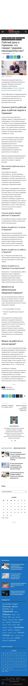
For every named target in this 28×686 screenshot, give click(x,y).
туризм (7, 638)
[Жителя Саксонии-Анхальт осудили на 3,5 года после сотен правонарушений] (5, 593)
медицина (4, 630)
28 (24, 512)
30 (7, 515)
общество (4, 632)
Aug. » (7, 517)
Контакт (18, 679)
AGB (14, 679)
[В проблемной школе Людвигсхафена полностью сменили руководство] (5, 474)
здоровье (4, 627)
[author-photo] (14, 423)
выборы (9, 624)
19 (18, 509)
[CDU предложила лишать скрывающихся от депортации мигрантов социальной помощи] (5, 454)
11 (14, 506)
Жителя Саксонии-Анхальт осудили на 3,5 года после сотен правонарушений (18, 593)
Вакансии (12, 678)
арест (3, 622)
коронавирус (19, 627)
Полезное (9, 37)
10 (11, 506)
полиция (6, 635)
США (9, 617)
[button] (2, 32)
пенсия (14, 632)
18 (14, 509)
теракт (3, 638)
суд (22, 635)
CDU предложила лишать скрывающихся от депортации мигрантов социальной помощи (17, 456)
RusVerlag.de (9, 684)
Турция (13, 617)
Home (3, 35)
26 (18, 512)
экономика (12, 640)
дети (18, 624)
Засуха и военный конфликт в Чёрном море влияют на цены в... (18, 585)
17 (11, 509)
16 (7, 509)
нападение (17, 630)
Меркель (6, 614)
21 (24, 509)
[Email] (17, 396)
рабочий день (9, 387)
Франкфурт (4, 619)
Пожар (18, 614)
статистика (17, 635)
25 (14, 512)
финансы (12, 638)
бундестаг (4, 624)
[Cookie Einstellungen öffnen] (3, 684)
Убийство (18, 617)
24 (11, 512)
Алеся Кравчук (6, 53)
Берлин (15, 606)
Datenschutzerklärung (6, 679)
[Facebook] (8, 57)
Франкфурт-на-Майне (13, 619)
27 (21, 512)
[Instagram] (15, 441)
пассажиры (10, 632)
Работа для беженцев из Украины (8, 39)
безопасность (16, 622)
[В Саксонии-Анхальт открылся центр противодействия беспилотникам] (5, 465)
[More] (22, 57)
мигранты (10, 630)
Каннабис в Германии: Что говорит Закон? (7, 406)
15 (3, 509)
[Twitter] (11, 57)
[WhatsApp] (15, 57)
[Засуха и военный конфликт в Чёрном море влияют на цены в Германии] (5, 585)
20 (21, 509)
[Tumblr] (21, 396)
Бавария (15, 604)
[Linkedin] (18, 57)
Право (13, 37)
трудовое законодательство (8, 389)
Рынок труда (18, 39)
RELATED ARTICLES (7, 448)
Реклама (23, 679)
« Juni (3, 517)
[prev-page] (3, 482)
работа (12, 635)
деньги (14, 624)
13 (21, 506)
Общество (8, 35)
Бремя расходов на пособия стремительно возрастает (21, 408)
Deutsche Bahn (6, 604)
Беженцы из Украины (20, 37)
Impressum (18, 678)
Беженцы (6, 606)
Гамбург (12, 609)
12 (18, 506)
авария (21, 619)
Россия (4, 617)
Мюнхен (14, 614)
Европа (16, 612)
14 (24, 506)
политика (20, 632)
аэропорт (8, 622)
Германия (7, 611)
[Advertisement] (14, 15)
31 (11, 515)
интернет (10, 627)
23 (7, 512)
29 (3, 515)
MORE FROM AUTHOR (19, 448)
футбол (17, 638)
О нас (7, 678)
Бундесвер (5, 609)
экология (5, 640)
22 (3, 512)
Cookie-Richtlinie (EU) (14, 681)
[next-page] (5, 482)
